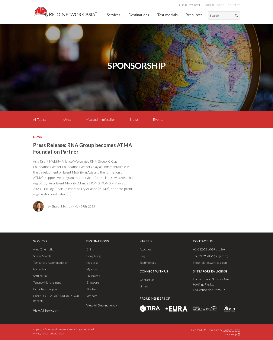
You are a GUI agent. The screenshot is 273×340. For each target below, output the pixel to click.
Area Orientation (44, 249)
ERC (205, 308)
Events (158, 119)
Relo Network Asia (65, 12)
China (90, 249)
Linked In (145, 286)
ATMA (229, 308)
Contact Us (147, 279)
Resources (194, 15)
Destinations (139, 15)
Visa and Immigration (101, 119)
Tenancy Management (47, 282)
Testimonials (167, 15)
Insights (66, 119)
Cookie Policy (56, 333)
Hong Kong (93, 256)
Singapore (92, 282)
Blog (221, 5)
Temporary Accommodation (50, 262)
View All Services (44, 310)
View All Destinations (100, 305)
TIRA (150, 308)
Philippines (93, 276)
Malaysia (92, 262)
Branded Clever (231, 329)
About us (145, 249)
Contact (234, 5)
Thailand (91, 289)
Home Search (41, 269)
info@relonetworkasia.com (210, 262)
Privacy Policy (40, 333)
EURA (176, 308)
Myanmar (92, 269)
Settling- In (40, 276)
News (134, 119)
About (209, 5)
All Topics (39, 119)
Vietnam (91, 295)
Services (113, 15)
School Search (42, 256)
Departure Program (45, 289)
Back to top (231, 334)
